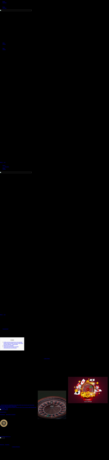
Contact (4, 44)
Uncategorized (5, 328)
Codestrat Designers (16, 446)
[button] (54, 4)
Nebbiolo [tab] (2, 454)
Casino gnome (47, 358)
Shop (4, 42)
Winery (4, 165)
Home (4, 1)
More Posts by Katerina (10, 414)
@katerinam (2, 414)
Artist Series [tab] (2, 451)
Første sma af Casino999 (8, 345)
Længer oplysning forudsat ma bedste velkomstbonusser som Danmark (11, 347)
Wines (4, 167)
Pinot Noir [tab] (2, 452)
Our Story (4, 2)
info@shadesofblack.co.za (5, 436)
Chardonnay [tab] (2, 453)
